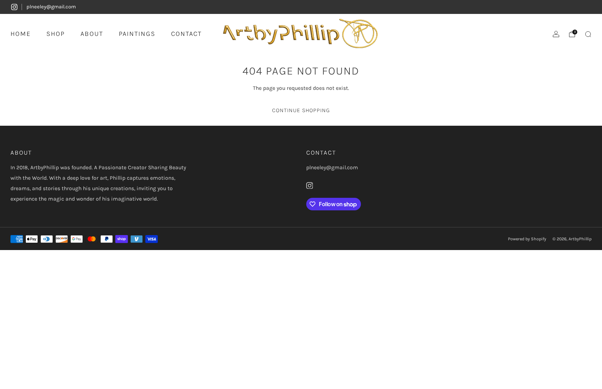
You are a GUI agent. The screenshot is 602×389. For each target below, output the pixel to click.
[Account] (556, 34)
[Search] (588, 34)
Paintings (137, 34)
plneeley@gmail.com (51, 6)
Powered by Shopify (527, 238)
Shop (55, 34)
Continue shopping (301, 110)
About (91, 34)
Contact (186, 34)
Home (20, 34)
